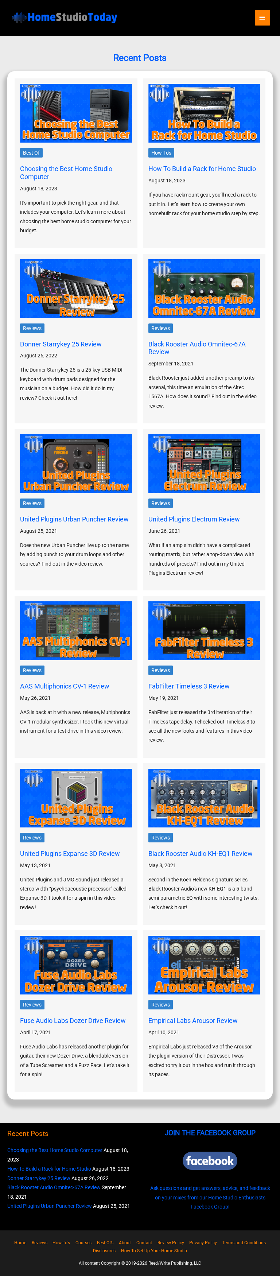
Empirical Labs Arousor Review (193, 1020)
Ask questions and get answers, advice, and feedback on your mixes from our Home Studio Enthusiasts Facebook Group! (210, 1197)
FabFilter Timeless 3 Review (189, 686)
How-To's (161, 153)
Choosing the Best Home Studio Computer (54, 1150)
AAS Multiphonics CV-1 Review (64, 686)
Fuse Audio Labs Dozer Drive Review (73, 1020)
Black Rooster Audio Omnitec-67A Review (54, 1187)
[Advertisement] (140, 55)
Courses (83, 1242)
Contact (144, 1242)
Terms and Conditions (244, 1242)
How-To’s (61, 1242)
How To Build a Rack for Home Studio (202, 168)
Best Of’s (105, 1242)
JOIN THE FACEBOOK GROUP (210, 1133)
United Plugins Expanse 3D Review (70, 853)
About (125, 1242)
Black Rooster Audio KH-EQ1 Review (200, 853)
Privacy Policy (203, 1242)
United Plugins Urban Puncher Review (74, 519)
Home (20, 1242)
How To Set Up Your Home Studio (154, 1250)
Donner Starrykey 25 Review (61, 344)
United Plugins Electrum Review (194, 519)
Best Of (31, 153)
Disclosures (104, 1250)
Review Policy (171, 1242)
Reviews (32, 328)
